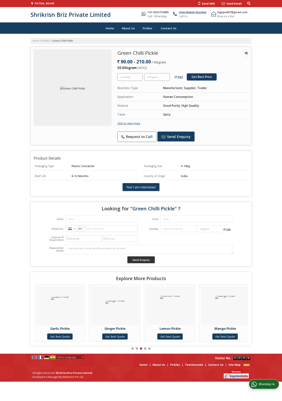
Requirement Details (56, 249)
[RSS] (246, 365)
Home (110, 28)
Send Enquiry (178, 136)
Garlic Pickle (60, 328)
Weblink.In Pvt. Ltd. (73, 377)
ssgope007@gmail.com (232, 12)
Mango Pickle (225, 328)
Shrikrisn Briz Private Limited (71, 15)
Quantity (153, 228)
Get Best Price (202, 77)
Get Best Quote (60, 336)
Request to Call (139, 136)
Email (155, 219)
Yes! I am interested (141, 187)
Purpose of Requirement (56, 238)
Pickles (147, 28)
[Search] (248, 3)
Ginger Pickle (115, 328)
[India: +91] (70, 228)
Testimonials (194, 365)
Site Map (234, 365)
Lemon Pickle (170, 328)
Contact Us (168, 28)
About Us (128, 28)
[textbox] (157, 77)
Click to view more (128, 123)
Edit (180, 77)
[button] (193, 12)
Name (60, 219)
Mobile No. (57, 228)
